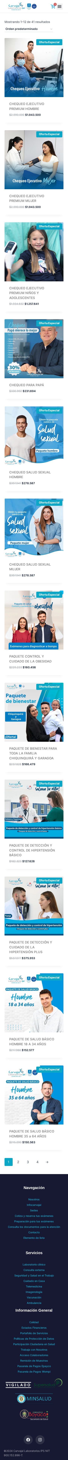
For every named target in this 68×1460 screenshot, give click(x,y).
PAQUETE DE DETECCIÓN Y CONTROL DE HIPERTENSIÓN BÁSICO (32, 850)
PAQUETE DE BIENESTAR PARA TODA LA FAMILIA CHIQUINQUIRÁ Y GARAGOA (33, 753)
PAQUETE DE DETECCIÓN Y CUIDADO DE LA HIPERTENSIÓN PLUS (30, 947)
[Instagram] (40, 1439)
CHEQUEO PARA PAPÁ (26, 385)
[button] (59, 6)
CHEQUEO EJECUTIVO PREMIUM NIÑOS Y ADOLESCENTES (26, 293)
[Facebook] (28, 1439)
